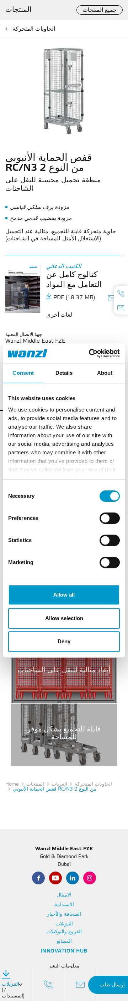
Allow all (64, 595)
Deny (64, 641)
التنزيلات (64, 924)
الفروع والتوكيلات (64, 932)
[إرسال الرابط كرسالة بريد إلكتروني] (112, 299)
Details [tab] (64, 373)
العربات (59, 784)
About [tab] (105, 373)
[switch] (110, 518)
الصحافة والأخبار (64, 914)
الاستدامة (64, 905)
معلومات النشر (64, 966)
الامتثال (64, 895)
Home (12, 784)
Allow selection (64, 618)
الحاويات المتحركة (33, 29)
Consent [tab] (23, 373)
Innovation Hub (64, 951)
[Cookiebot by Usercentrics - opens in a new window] (90, 353)
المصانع (64, 941)
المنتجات (35, 784)
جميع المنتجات (99, 10)
